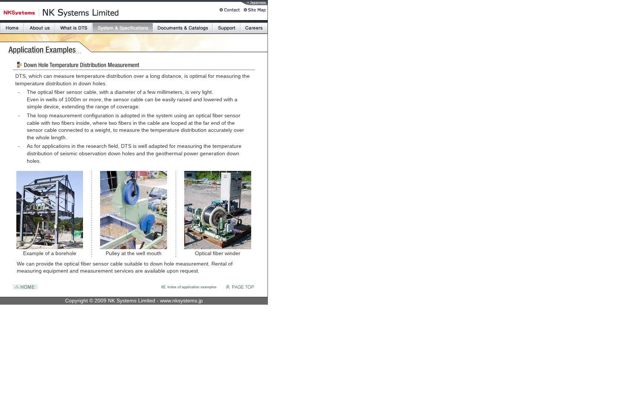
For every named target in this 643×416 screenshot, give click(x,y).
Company (39, 28)
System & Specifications (122, 28)
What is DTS (73, 28)
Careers (254, 28)
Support (226, 28)
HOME (12, 28)
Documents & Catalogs (182, 28)
